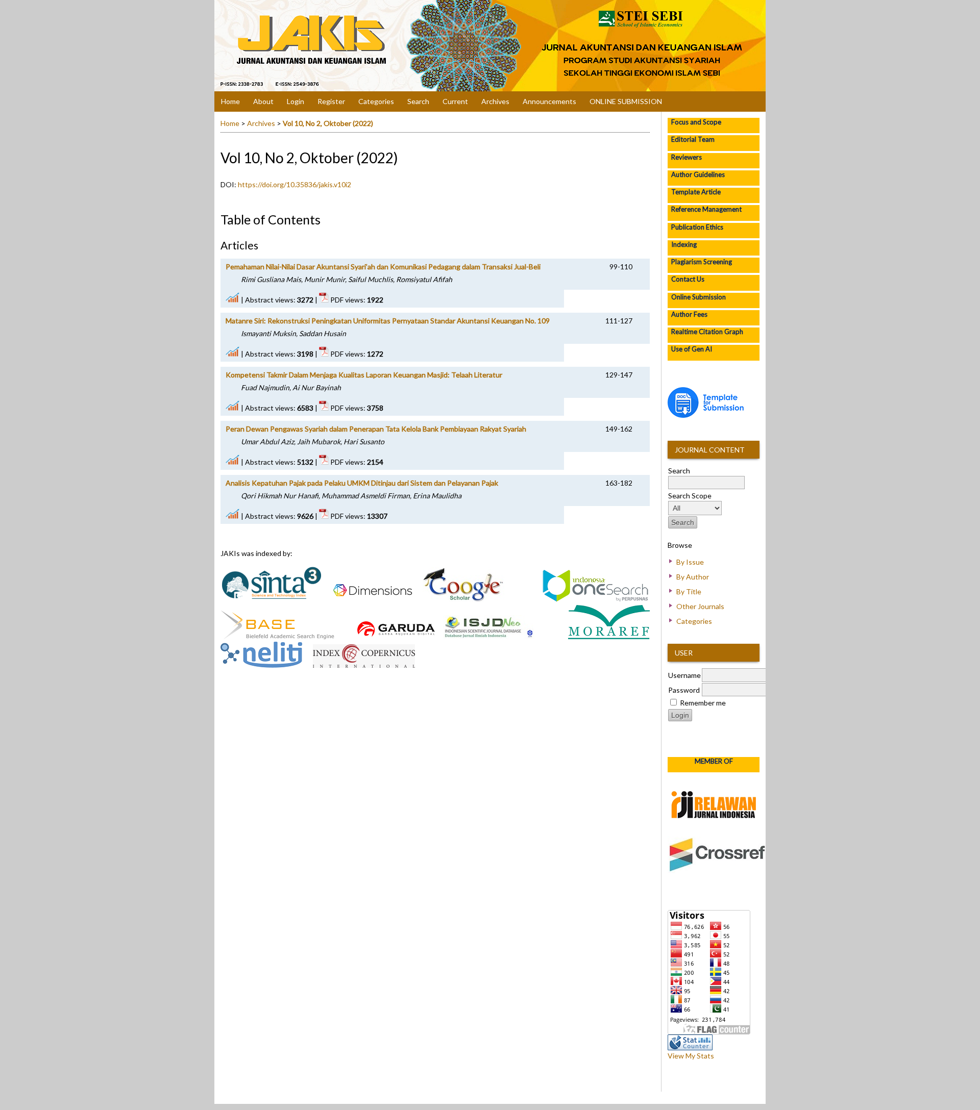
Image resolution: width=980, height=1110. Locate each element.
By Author (692, 576)
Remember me (703, 702)
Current (455, 101)
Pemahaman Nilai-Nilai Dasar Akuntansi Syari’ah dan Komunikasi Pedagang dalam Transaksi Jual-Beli (383, 266)
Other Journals (700, 606)
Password (684, 690)
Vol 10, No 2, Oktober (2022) (328, 123)
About (263, 101)
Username (684, 675)
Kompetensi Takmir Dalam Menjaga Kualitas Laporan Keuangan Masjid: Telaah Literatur (364, 374)
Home (230, 101)
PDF (639, 265)
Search (418, 101)
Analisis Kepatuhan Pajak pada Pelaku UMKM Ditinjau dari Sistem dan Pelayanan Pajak (362, 482)
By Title (688, 591)
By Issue (690, 562)
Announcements (549, 101)
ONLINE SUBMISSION (626, 101)
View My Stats (691, 1055)
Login (295, 101)
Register (331, 101)
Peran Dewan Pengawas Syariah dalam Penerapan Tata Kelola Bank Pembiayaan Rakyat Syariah (376, 428)
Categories (694, 621)
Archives (495, 101)
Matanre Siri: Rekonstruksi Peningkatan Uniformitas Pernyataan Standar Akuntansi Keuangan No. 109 (388, 320)
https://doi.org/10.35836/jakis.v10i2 (294, 184)
